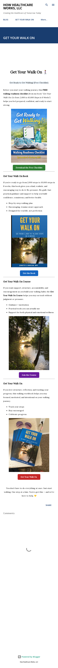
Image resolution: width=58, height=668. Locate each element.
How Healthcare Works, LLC (18, 6)
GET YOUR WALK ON (24, 19)
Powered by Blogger (30, 656)
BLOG (5, 19)
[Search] (46, 4)
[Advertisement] (29, 615)
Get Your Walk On (29, 477)
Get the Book (29, 273)
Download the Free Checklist (29, 167)
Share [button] (49, 505)
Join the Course (29, 375)
